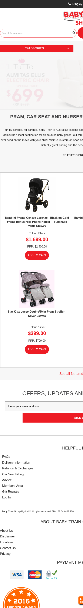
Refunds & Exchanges (17, 415)
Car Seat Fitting (13, 421)
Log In (6, 444)
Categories (34, 48)
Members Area (12, 432)
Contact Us (8, 495)
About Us (6, 477)
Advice (7, 427)
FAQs (6, 403)
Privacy (5, 500)
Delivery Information (16, 409)
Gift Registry (11, 438)
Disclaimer (7, 483)
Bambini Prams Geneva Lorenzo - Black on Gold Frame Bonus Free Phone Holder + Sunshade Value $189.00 (37, 168)
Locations (6, 489)
